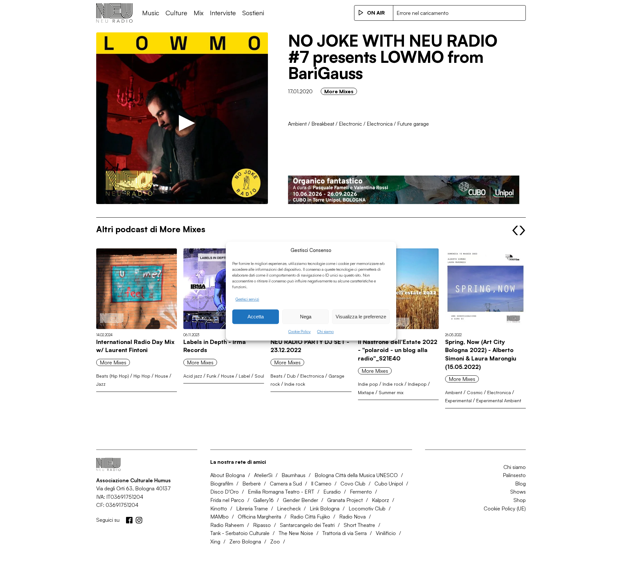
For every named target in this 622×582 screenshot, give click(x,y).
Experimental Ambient (498, 400)
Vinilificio (386, 533)
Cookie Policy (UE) (505, 508)
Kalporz (380, 500)
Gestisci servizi (247, 299)
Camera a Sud (286, 483)
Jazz (101, 384)
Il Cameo (321, 483)
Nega (305, 316)
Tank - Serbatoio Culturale (240, 533)
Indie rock (294, 384)
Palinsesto (514, 475)
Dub (291, 376)
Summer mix (391, 392)
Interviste (223, 13)
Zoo (275, 541)
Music (150, 13)
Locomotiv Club (367, 508)
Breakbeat (322, 123)
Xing (215, 541)
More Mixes (338, 91)
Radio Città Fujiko (310, 516)
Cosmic (475, 392)
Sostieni (253, 13)
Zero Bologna (245, 541)
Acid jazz (192, 376)
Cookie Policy (299, 331)
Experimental (458, 400)
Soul (259, 376)
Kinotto (218, 508)
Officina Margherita (259, 516)
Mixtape (366, 392)
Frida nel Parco (227, 500)
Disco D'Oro (224, 491)
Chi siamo (325, 331)
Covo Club (352, 483)
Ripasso (262, 525)
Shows (518, 491)
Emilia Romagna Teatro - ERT (281, 491)
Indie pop (368, 384)
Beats (276, 376)
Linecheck (289, 508)
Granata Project (345, 500)
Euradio (332, 491)
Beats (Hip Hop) (112, 376)
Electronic (350, 123)
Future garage (413, 123)
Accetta (256, 316)
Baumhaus (293, 475)
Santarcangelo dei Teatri (307, 525)
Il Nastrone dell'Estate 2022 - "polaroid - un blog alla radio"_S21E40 (397, 350)
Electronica (380, 123)
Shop (519, 500)
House (161, 376)
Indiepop (417, 384)
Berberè (251, 483)
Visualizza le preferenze (361, 316)
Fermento (361, 491)
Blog (520, 483)
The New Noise (296, 533)
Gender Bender (300, 500)
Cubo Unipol (388, 483)
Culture (176, 13)
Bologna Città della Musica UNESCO (356, 475)
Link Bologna (325, 508)
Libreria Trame (252, 508)
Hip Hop (141, 376)
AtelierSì (263, 475)
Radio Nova (352, 516)
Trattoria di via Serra (344, 533)
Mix (198, 13)
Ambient (297, 123)
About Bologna (227, 475)
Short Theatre (359, 525)
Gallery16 (263, 500)
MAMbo (219, 516)
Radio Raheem (227, 525)
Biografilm (221, 483)
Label (244, 376)
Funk (211, 376)
